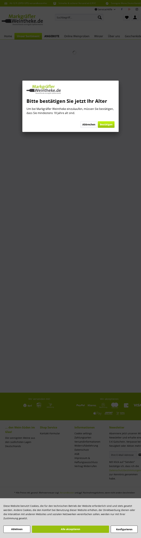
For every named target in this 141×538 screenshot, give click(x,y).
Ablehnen (17, 529)
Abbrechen (88, 124)
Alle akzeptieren (70, 529)
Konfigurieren (124, 529)
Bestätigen (106, 124)
